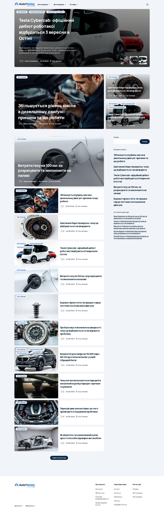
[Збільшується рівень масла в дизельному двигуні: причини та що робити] (59, 101)
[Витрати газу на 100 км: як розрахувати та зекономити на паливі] (59, 161)
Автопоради (22, 77)
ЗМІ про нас (29, 506)
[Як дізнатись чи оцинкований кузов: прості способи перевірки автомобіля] (36, 439)
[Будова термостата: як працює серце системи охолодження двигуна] (36, 306)
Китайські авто (22, 353)
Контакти (17, 506)
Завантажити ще (59, 458)
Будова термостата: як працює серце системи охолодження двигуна (130, 202)
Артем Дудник (119, 231)
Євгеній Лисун (119, 236)
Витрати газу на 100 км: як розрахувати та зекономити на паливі (130, 190)
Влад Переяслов (119, 216)
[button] (147, 4)
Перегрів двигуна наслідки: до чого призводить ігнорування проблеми (131, 237)
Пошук (116, 137)
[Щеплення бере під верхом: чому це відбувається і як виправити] (128, 86)
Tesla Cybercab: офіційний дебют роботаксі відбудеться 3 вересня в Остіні (131, 178)
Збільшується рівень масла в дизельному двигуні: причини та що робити (131, 158)
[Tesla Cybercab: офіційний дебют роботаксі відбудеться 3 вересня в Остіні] (82, 38)
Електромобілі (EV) (37, 12)
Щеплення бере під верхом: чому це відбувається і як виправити (131, 168)
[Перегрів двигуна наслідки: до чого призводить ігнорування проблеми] (36, 412)
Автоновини (22, 12)
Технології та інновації (56, 12)
